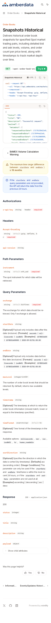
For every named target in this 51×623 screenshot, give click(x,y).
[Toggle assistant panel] (47, 4)
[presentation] (23, 68)
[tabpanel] (25, 126)
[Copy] (32, 69)
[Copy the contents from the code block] (40, 77)
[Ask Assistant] (44, 77)
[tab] (7, 106)
